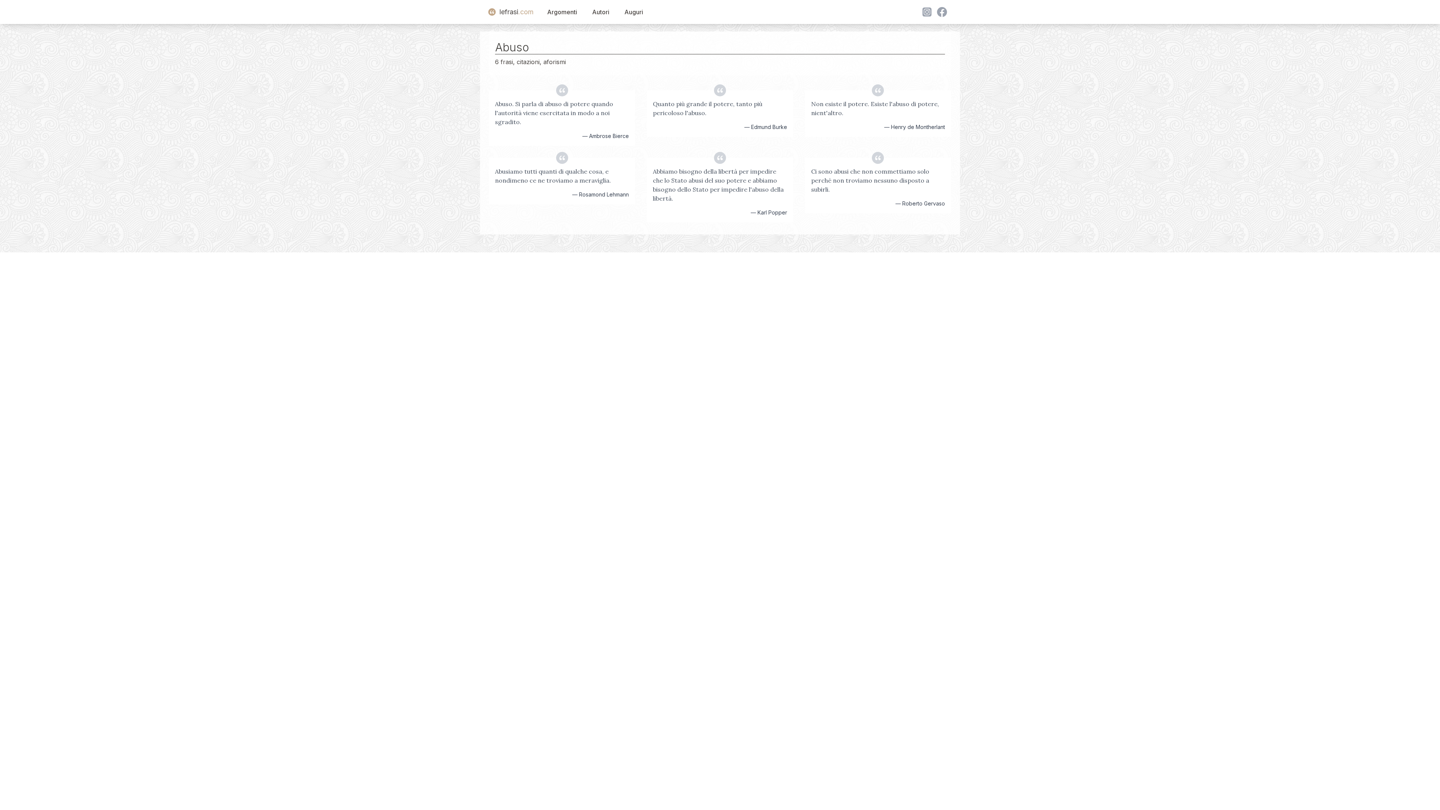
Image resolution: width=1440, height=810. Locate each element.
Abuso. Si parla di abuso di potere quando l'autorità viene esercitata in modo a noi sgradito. (554, 113)
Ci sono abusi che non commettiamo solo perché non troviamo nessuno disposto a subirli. (870, 180)
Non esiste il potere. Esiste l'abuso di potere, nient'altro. (875, 108)
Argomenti (562, 12)
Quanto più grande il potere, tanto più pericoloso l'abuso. (707, 108)
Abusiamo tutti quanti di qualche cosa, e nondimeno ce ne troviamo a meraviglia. (553, 176)
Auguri (633, 12)
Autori (600, 12)
